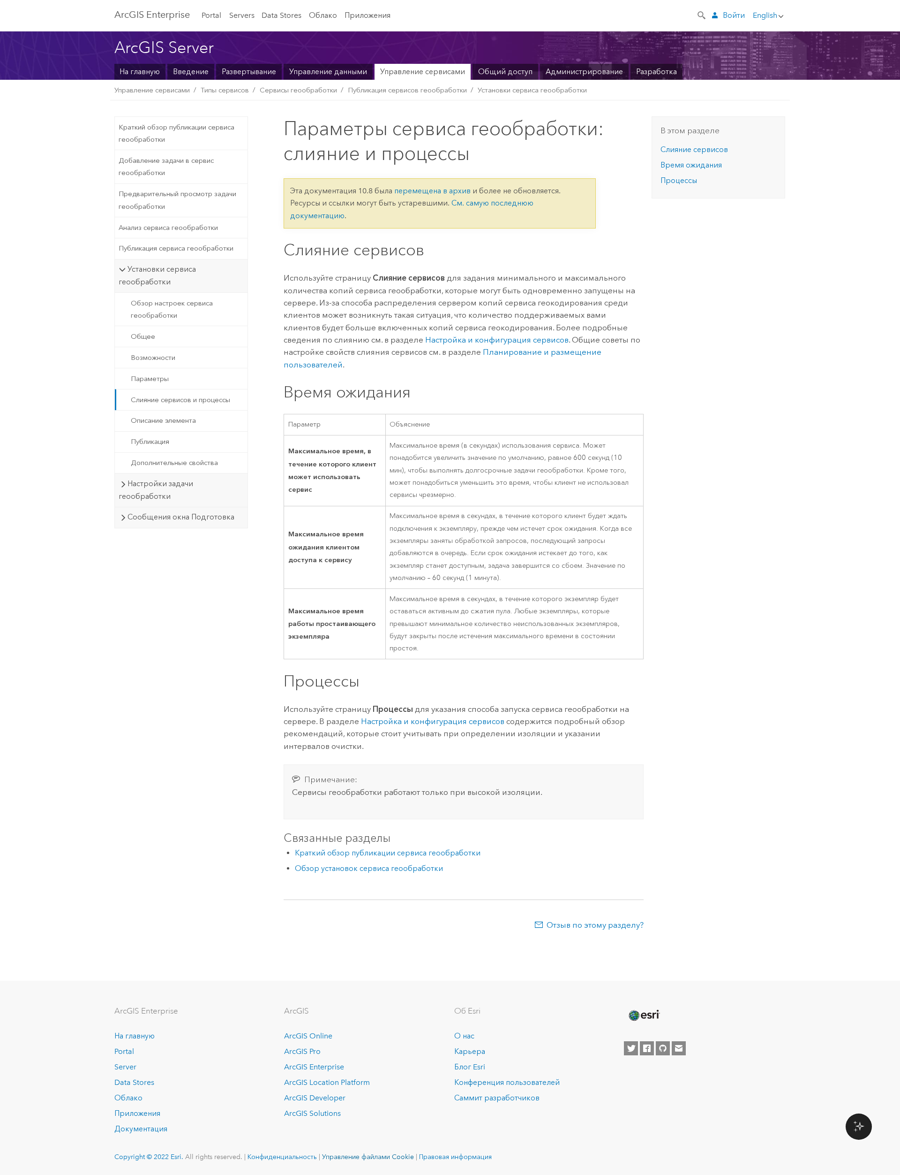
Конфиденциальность (282, 1156)
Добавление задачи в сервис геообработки (166, 166)
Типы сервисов (225, 90)
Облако (323, 15)
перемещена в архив (432, 190)
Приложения (367, 15)
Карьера (469, 1051)
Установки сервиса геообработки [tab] (157, 275)
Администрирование (584, 71)
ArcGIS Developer (314, 1097)
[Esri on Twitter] (631, 1048)
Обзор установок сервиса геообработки (369, 868)
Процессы (678, 180)
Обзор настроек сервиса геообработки (172, 309)
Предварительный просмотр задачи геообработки (177, 200)
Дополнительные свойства (174, 462)
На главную (140, 71)
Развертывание (249, 71)
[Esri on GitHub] (663, 1048)
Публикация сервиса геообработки (176, 248)
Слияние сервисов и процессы (180, 400)
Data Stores (281, 15)
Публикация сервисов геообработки (407, 90)
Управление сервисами (422, 71)
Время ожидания (691, 164)
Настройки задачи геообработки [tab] (156, 489)
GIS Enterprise (152, 14)
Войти (734, 15)
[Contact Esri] (679, 1048)
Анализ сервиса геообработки (168, 227)
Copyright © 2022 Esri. (148, 1156)
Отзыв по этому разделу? (595, 925)
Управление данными (328, 71)
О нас (464, 1035)
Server (125, 1066)
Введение (191, 71)
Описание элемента (163, 420)
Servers (242, 15)
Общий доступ (505, 71)
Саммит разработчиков (497, 1097)
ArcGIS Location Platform (327, 1082)
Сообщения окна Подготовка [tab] (181, 516)
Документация (140, 1128)
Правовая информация (455, 1156)
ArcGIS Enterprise (314, 1066)
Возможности (153, 357)
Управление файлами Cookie (368, 1156)
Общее (143, 336)
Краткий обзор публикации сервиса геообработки (176, 133)
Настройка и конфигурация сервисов (497, 339)
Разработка (656, 71)
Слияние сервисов (694, 149)
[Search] (702, 14)
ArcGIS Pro (302, 1051)
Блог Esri (469, 1066)
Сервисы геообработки (298, 90)
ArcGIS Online (308, 1035)
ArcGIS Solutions (312, 1113)
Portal (211, 15)
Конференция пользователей (507, 1082)
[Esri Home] (643, 1015)
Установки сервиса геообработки (532, 90)
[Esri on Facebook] (647, 1048)
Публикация (150, 441)
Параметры (150, 378)
